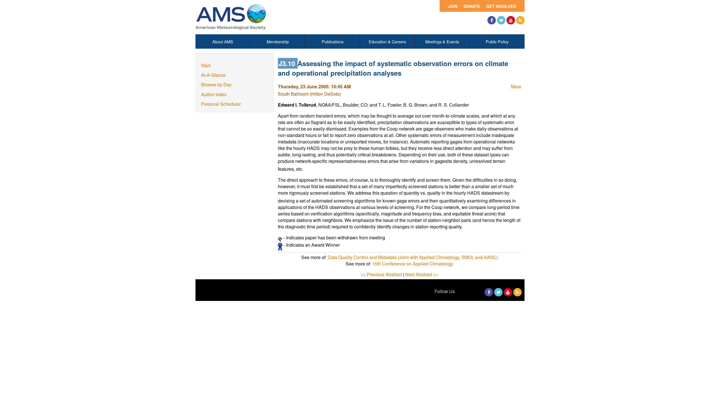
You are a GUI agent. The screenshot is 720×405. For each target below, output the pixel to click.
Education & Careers (387, 41)
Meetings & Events (442, 41)
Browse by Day (216, 84)
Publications (332, 41)
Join (452, 6)
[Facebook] (491, 20)
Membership (278, 41)
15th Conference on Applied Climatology (412, 263)
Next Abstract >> (421, 274)
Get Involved (501, 6)
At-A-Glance (213, 75)
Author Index (213, 94)
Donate (472, 6)
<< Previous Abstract (381, 274)
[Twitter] (501, 20)
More (516, 86)
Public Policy (497, 41)
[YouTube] (511, 20)
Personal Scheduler (221, 104)
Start (205, 65)
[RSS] (520, 20)
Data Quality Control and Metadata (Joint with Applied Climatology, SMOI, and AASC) (413, 257)
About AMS (222, 41)
